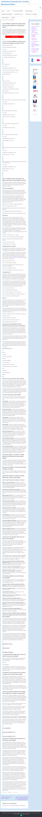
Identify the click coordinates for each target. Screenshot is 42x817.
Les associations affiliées (17, 10)
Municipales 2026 (35, 41)
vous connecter (10, 805)
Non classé (5, 792)
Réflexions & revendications (31, 14)
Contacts (13, 17)
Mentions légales (28, 10)
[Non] (40, 814)
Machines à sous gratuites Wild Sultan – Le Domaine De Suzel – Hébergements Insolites (21, 798)
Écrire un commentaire (14, 792)
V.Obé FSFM (12, 20)
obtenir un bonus (14, 36)
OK (21, 815)
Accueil (2, 10)
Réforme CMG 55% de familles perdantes (35, 35)
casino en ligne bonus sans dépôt (15, 257)
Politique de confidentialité (6, 14)
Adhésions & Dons (5, 17)
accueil (8, 10)
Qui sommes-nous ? (19, 14)
